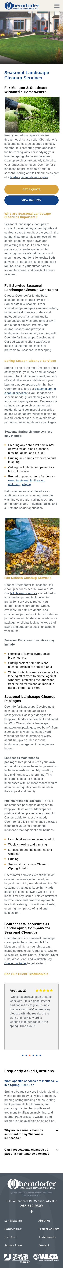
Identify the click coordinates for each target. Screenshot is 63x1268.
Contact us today (15, 963)
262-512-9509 (31, 1205)
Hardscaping (13, 1229)
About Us (44, 1220)
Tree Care (10, 1237)
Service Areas (13, 1245)
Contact (43, 1245)
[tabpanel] (31, 1016)
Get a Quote (32, 189)
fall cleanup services (23, 593)
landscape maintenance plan (29, 177)
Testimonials (47, 1237)
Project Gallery (48, 1229)
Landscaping (13, 1220)
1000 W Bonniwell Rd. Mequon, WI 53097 (31, 1201)
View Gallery (31, 200)
